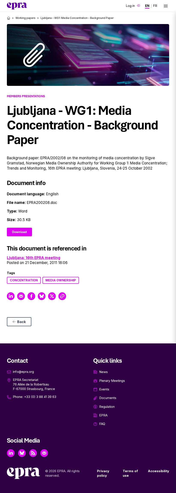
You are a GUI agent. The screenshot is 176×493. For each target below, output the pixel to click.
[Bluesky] (22, 453)
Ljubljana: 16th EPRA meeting (33, 258)
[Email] (44, 453)
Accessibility (158, 471)
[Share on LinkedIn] (11, 296)
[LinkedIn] (11, 453)
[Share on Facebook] (31, 296)
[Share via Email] (21, 296)
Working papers (25, 18)
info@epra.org (23, 372)
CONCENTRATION (24, 280)
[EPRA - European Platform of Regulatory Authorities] (17, 6)
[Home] (8, 18)
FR (155, 6)
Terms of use (130, 473)
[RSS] (33, 453)
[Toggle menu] (165, 6)
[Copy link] (62, 296)
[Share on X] (52, 296)
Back (21, 322)
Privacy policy (103, 473)
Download (19, 232)
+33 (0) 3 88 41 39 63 (40, 397)
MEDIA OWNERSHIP (61, 280)
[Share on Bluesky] (42, 296)
